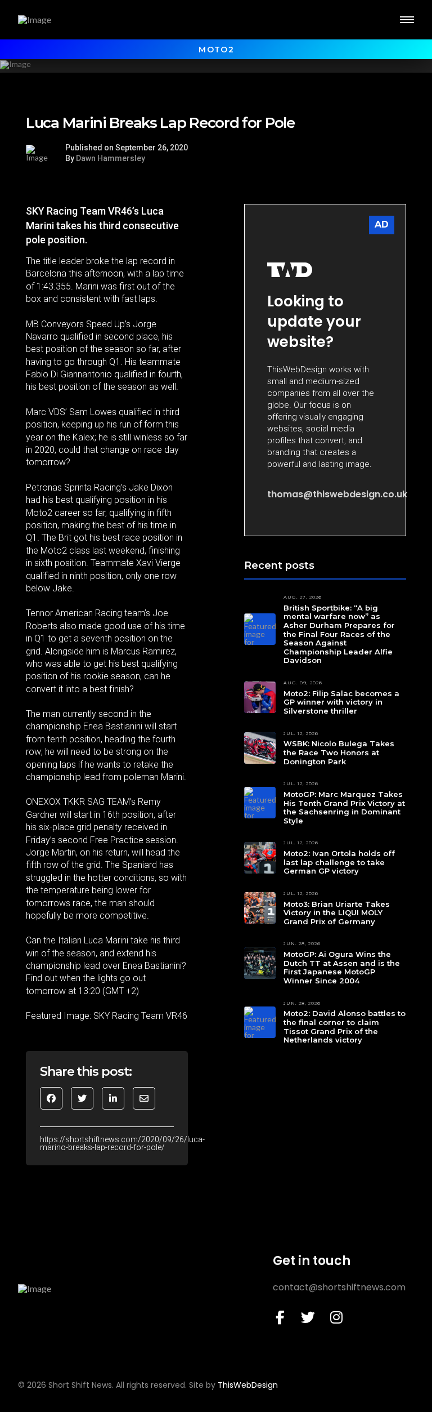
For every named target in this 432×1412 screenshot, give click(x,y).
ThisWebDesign (248, 1385)
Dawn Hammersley (110, 158)
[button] (407, 19)
